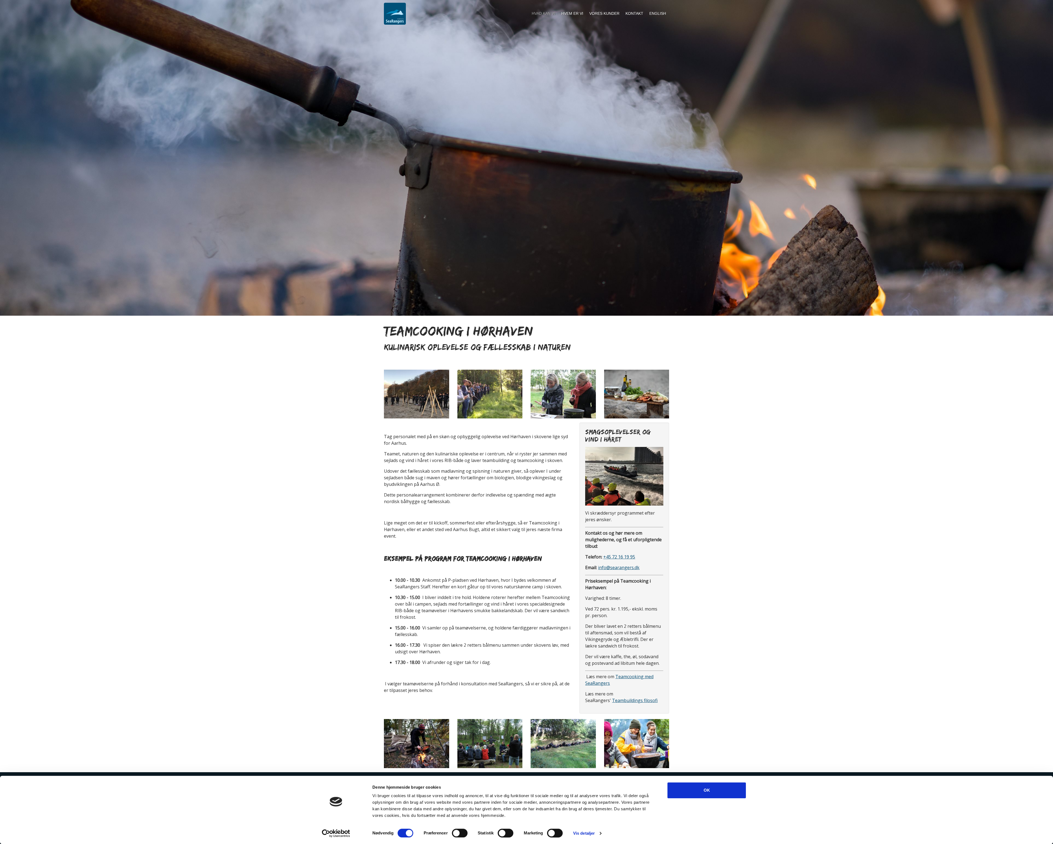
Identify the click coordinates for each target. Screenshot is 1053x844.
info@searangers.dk (618, 567)
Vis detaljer (584, 833)
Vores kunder (604, 13)
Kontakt (634, 13)
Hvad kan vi (543, 13)
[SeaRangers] (395, 14)
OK (707, 790)
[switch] (460, 833)
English (657, 13)
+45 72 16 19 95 (619, 557)
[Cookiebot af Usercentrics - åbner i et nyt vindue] (336, 833)
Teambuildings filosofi (635, 700)
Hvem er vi (572, 13)
